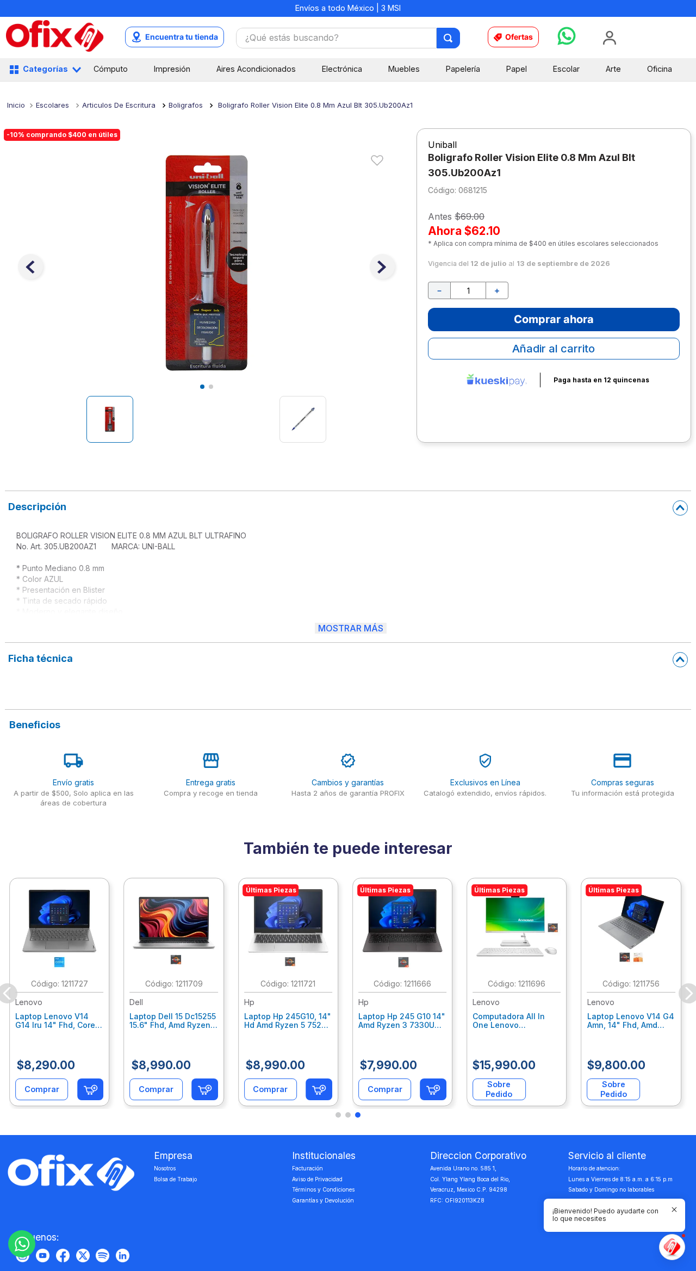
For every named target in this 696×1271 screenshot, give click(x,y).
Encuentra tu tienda (181, 36)
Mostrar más (350, 628)
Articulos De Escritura (119, 105)
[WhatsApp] (21, 1243)
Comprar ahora (554, 319)
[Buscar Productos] (449, 38)
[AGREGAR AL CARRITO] (90, 1089)
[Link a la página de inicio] (16, 105)
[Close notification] (674, 1209)
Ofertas (519, 36)
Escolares (52, 105)
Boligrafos (186, 105)
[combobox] (348, 38)
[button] (338, 1115)
